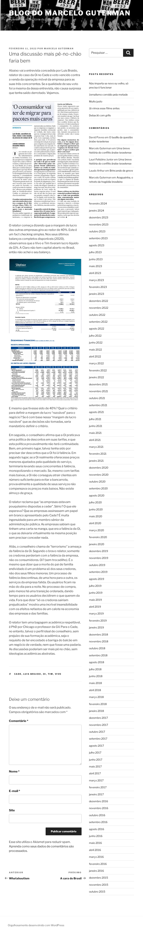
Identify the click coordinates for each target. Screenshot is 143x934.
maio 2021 (95, 432)
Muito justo (95, 101)
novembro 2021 (98, 391)
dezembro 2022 (98, 300)
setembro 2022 (98, 321)
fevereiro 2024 (98, 203)
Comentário (18, 721)
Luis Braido (32, 674)
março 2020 (96, 530)
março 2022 (96, 363)
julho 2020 (95, 502)
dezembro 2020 (98, 467)
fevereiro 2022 (98, 370)
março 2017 (96, 780)
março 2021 (96, 446)
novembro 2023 (98, 224)
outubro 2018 (97, 648)
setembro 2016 (98, 822)
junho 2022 (95, 342)
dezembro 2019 (98, 551)
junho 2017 (95, 759)
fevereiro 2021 (98, 453)
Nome (14, 771)
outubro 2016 (97, 815)
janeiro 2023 (96, 293)
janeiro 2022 (96, 377)
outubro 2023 (97, 231)
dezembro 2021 (98, 384)
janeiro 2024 (96, 210)
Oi (44, 674)
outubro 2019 (97, 565)
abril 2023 (95, 273)
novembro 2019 (98, 557)
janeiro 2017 (96, 794)
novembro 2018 (98, 641)
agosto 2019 (96, 578)
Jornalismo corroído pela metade (108, 94)
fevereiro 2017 (98, 787)
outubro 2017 (97, 731)
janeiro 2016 (96, 870)
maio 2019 (95, 599)
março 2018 (96, 697)
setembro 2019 (98, 571)
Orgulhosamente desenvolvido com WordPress (36, 925)
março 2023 (96, 280)
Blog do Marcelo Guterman (70, 13)
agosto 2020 (96, 495)
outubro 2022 (97, 314)
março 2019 (96, 613)
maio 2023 (95, 266)
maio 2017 (95, 766)
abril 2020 (95, 523)
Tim (50, 674)
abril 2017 (95, 773)
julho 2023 (95, 252)
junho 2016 (95, 836)
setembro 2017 (98, 738)
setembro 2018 (98, 655)
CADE (18, 674)
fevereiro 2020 (98, 537)
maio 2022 (95, 349)
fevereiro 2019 (98, 620)
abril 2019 (95, 606)
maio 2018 (95, 683)
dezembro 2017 (98, 717)
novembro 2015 (98, 884)
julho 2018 (95, 669)
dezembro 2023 (98, 217)
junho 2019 (95, 592)
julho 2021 (95, 419)
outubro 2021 (97, 398)
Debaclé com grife (100, 115)
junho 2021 (95, 426)
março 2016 (96, 856)
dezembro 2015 (98, 877)
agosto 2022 (96, 328)
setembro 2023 (98, 238)
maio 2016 (95, 842)
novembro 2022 (98, 307)
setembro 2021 (98, 405)
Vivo (58, 674)
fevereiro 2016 (98, 863)
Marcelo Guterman (59, 48)
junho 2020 (96, 509)
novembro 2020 (99, 474)
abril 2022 (95, 356)
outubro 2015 (97, 891)
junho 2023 (96, 259)
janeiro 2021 (96, 460)
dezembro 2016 (98, 801)
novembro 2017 (98, 724)
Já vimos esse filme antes (104, 108)
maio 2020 (95, 516)
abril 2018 (95, 690)
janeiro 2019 (96, 627)
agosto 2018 (96, 662)
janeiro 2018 (96, 710)
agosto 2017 (96, 745)
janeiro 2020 (96, 544)
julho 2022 (95, 335)
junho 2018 (95, 676)
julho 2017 (95, 752)
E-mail (14, 791)
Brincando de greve (121, 170)
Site (12, 810)
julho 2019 (95, 585)
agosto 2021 (96, 412)
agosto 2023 (96, 245)
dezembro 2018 (98, 634)
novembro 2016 (98, 808)
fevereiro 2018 (98, 704)
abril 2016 (95, 849)
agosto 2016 (96, 829)
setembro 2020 (98, 488)
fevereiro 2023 (98, 286)
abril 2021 (95, 439)
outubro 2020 (97, 481)
